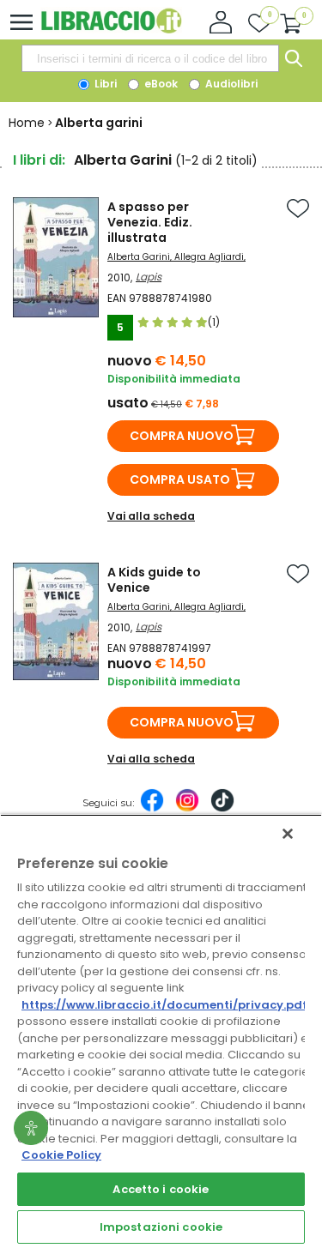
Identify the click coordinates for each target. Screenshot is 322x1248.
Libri (104, 83)
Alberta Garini (138, 256)
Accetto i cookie (160, 1189)
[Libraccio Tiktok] (222, 809)
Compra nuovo (182, 435)
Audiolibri (230, 83)
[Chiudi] (288, 834)
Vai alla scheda (151, 516)
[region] (161, 1031)
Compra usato (180, 479)
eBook (160, 83)
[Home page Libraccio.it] (111, 29)
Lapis (148, 276)
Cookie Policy (61, 1155)
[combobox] (150, 58)
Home (27, 122)
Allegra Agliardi (209, 256)
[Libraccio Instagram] (187, 809)
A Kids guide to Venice (154, 580)
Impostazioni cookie (161, 1227)
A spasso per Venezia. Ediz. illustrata (149, 222)
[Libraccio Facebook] (152, 809)
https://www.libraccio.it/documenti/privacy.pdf (164, 1005)
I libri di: (39, 160)
